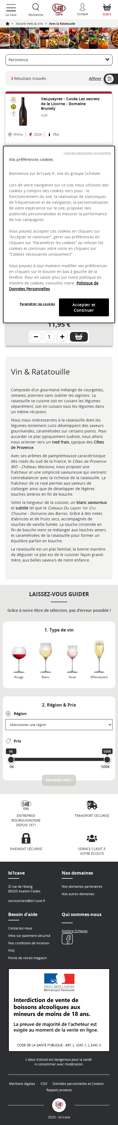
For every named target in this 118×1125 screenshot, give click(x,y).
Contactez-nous (20, 928)
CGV (44, 1083)
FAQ (11, 950)
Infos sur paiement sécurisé (29, 935)
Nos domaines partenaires (82, 886)
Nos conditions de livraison (28, 943)
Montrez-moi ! (59, 780)
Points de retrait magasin (27, 958)
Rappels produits (59, 1090)
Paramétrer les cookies (37, 304)
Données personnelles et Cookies (78, 1083)
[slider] (11, 759)
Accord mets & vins (29, 23)
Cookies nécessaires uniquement (87, 153)
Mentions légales (22, 1083)
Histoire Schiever (75, 931)
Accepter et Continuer (83, 307)
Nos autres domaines (78, 894)
